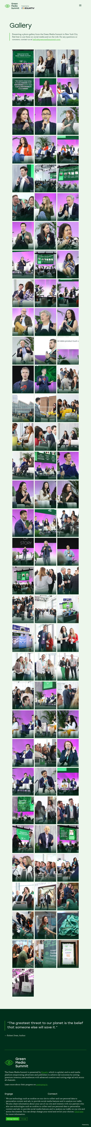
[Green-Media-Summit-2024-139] (23, 794)
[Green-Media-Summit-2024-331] (45, 392)
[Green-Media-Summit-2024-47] (68, 909)
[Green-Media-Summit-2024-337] (23, 392)
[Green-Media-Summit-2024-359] (45, 335)
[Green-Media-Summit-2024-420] (23, 191)
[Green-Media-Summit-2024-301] (23, 421)
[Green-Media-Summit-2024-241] (45, 507)
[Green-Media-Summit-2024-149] (68, 737)
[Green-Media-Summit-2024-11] (68, 967)
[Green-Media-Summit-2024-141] (68, 766)
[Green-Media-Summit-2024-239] (23, 536)
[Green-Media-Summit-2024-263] (45, 450)
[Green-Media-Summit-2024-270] (23, 450)
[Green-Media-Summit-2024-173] (68, 679)
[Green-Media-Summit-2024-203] (45, 622)
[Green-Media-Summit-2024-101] (68, 881)
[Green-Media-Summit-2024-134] (68, 794)
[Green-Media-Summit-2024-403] (23, 248)
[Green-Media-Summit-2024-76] (23, 823)
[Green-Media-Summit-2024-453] (45, 105)
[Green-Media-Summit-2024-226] (45, 565)
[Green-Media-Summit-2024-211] (23, 593)
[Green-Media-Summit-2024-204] (23, 622)
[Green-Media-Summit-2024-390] (45, 277)
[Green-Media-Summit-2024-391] (23, 277)
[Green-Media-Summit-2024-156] (45, 708)
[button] (12, 1118)
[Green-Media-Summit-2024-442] (68, 105)
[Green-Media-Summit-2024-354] (23, 363)
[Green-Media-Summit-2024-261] (68, 450)
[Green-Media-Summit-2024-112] (68, 852)
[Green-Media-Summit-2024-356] (68, 335)
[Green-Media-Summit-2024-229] (68, 536)
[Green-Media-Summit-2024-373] (45, 306)
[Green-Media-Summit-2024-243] (23, 507)
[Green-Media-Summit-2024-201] (68, 622)
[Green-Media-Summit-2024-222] (68, 565)
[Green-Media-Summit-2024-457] (23, 105)
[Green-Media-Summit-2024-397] (68, 248)
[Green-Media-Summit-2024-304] (68, 392)
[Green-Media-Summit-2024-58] (68, 823)
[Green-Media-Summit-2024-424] (45, 162)
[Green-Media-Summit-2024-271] (68, 421)
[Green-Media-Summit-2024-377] (23, 306)
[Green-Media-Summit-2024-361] (23, 335)
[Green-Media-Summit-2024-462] (45, 76)
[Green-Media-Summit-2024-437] (45, 134)
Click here (79, 1111)
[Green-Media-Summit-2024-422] (68, 162)
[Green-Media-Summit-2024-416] (68, 191)
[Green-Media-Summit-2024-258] (23, 478)
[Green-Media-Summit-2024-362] (68, 306)
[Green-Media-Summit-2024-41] (45, 938)
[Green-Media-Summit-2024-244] (68, 478)
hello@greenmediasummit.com (46, 39)
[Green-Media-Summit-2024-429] (68, 134)
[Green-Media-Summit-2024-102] (45, 881)
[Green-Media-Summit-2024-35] (68, 938)
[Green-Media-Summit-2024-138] (45, 794)
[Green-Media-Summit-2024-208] (68, 593)
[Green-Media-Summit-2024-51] (45, 909)
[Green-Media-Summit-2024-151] (45, 737)
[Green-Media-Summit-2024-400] (45, 248)
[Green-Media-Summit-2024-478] (23, 76)
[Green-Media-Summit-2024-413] (23, 220)
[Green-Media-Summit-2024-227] (23, 565)
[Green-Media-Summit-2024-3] (23, 995)
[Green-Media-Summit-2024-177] (45, 679)
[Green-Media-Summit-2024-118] (45, 852)
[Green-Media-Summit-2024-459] (68, 76)
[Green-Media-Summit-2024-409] (45, 220)
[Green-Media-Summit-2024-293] (45, 421)
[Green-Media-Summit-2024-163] (23, 708)
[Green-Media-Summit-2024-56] (23, 852)
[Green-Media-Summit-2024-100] (23, 909)
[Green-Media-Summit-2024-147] (23, 766)
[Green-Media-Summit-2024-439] (23, 134)
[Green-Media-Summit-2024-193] (23, 651)
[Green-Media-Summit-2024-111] (23, 881)
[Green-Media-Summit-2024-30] (23, 967)
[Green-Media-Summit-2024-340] (68, 363)
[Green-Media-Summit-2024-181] (45, 651)
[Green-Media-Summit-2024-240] (68, 507)
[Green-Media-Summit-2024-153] (23, 737)
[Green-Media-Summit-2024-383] (68, 277)
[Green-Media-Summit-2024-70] (45, 823)
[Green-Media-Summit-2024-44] (23, 938)
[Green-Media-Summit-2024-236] (45, 536)
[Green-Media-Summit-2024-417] (45, 191)
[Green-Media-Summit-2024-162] (68, 708)
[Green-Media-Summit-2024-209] (45, 593)
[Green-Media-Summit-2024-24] (45, 967)
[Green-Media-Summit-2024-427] (23, 162)
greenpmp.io (41, 1084)
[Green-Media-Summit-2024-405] (68, 220)
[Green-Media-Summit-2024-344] (45, 363)
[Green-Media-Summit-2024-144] (45, 766)
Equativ (44, 1072)
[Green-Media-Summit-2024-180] (68, 651)
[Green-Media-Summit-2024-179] (23, 679)
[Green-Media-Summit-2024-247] (45, 478)
